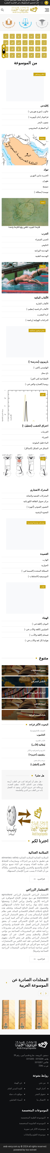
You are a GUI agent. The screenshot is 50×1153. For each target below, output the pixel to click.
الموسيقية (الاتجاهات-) (38, 576)
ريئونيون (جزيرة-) (37, 754)
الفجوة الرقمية (41, 512)
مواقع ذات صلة (15, 1094)
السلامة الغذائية (38, 852)
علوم (42, 395)
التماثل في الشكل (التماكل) (36, 448)
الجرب (45, 233)
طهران (45, 181)
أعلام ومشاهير (39, 74)
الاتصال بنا (41, 1100)
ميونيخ (45, 186)
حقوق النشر (40, 1094)
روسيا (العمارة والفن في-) (36, 384)
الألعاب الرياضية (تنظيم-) (37, 309)
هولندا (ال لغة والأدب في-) (36, 640)
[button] (45, 993)
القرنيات (44, 432)
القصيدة (44, 554)
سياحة (42, 138)
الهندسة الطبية (41, 256)
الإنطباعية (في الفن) (39, 379)
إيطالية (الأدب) (38, 745)
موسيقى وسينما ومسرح (36, 523)
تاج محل (44, 373)
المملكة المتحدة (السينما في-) (35, 571)
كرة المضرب (42, 315)
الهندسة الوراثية (41, 251)
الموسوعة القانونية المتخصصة (32, 1123)
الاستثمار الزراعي (37, 889)
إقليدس (44, 105)
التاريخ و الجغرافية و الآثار (36, 750)
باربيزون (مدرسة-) (38, 361)
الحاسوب (41, 735)
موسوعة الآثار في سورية (35, 1129)
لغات (42, 587)
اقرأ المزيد (41, 879)
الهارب (45, 560)
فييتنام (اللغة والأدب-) (38, 635)
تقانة (42, 459)
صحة (42, 202)
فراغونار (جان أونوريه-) (38, 117)
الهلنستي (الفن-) (40, 368)
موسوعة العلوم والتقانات (35, 1135)
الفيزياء (45, 437)
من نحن (42, 1083)
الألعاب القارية (42, 303)
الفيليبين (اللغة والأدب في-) (36, 629)
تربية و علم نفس (39, 760)
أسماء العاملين (15, 1100)
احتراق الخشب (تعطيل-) (35, 425)
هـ (18, 55)
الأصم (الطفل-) (38, 764)
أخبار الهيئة (41, 1089)
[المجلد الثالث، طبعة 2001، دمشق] (39, 1014)
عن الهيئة (18, 1083)
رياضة (42, 266)
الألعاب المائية (41, 297)
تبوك (46, 169)
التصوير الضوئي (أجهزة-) (37, 507)
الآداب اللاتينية (40, 741)
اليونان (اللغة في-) (40, 624)
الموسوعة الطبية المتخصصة (33, 1118)
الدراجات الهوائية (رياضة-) (37, 320)
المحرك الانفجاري (39, 490)
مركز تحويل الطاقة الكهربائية (35, 501)
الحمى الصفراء (41, 239)
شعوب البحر (43, 122)
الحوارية (44, 565)
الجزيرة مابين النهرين (39, 175)
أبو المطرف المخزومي (38, 128)
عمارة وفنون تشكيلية (37, 330)
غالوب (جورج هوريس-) (38, 111)
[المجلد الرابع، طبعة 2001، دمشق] (23, 1014)
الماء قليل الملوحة (40, 443)
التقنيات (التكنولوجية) (37, 731)
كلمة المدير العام (15, 1089)
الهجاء (45, 618)
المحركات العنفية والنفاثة (37, 496)
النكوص (45, 245)
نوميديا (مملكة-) (41, 192)
